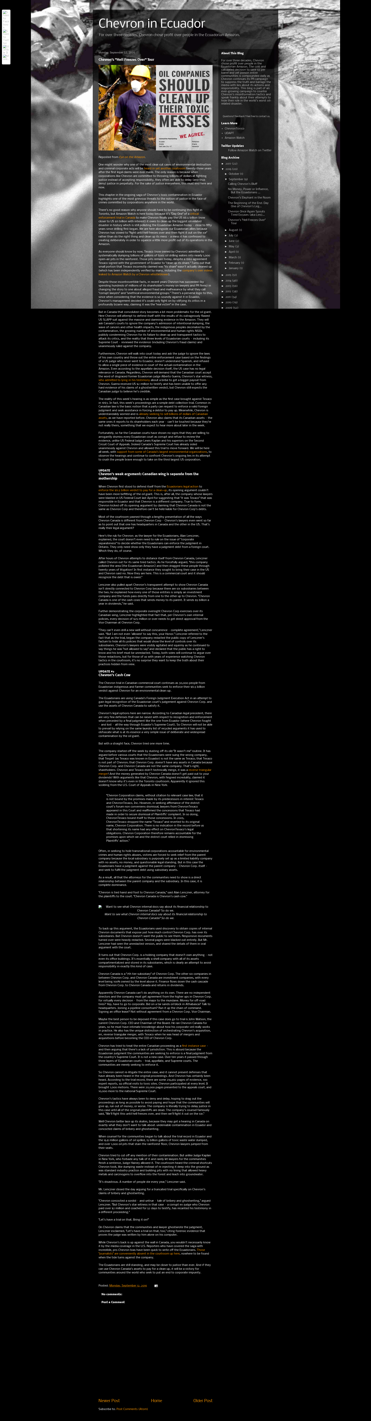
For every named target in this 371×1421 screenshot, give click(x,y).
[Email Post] (156, 1285)
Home (156, 1401)
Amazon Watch (235, 137)
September (236, 179)
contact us (264, 116)
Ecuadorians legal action (182, 486)
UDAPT (229, 133)
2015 (228, 275)
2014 (228, 280)
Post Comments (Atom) (132, 1409)
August (234, 230)
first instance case (194, 1046)
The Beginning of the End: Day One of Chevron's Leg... (248, 205)
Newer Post (109, 1401)
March (233, 257)
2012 (228, 291)
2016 (228, 169)
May (232, 246)
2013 (228, 286)
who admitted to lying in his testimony (124, 380)
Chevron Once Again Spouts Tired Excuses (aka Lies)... (246, 213)
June (232, 241)
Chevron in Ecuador (152, 24)
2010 (228, 302)
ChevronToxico (234, 128)
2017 (228, 163)
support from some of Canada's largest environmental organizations (162, 452)
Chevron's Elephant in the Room (249, 197)
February (235, 262)
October (234, 174)
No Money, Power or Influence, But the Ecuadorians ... (248, 191)
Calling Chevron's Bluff (242, 184)
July (231, 235)
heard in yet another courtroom (165, 168)
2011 (228, 297)
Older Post (203, 1401)
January (234, 268)
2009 (229, 307)
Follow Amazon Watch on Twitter (249, 150)
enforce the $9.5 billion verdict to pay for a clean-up (133, 490)
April (232, 251)
